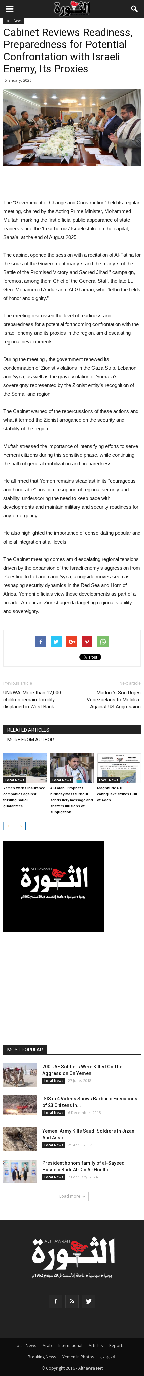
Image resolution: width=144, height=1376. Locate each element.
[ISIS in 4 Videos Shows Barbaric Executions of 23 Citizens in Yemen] (20, 1105)
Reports (116, 1345)
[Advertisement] (72, 183)
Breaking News (42, 1357)
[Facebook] (55, 1301)
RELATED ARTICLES (28, 730)
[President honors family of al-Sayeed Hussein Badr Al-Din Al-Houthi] (20, 1171)
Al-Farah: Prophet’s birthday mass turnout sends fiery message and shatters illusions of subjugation (71, 800)
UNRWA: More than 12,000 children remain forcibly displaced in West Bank (32, 700)
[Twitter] (88, 1301)
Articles (96, 1345)
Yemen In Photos (78, 1357)
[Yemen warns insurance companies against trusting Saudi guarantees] (25, 768)
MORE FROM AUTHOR (30, 739)
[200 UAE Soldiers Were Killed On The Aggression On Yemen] (20, 1075)
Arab (47, 1345)
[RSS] (72, 1301)
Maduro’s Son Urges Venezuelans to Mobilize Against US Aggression (114, 700)
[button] (134, 9)
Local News (13, 20)
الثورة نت (108, 1357)
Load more (69, 1196)
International (70, 1345)
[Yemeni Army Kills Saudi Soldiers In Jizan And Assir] (20, 1139)
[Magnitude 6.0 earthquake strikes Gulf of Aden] (119, 768)
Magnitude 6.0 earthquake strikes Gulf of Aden (117, 794)
